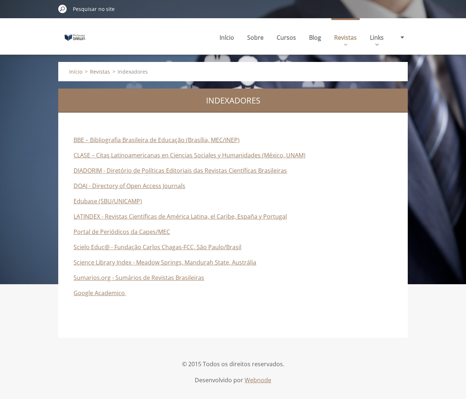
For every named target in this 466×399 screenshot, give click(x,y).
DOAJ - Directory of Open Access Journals (129, 186)
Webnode (258, 380)
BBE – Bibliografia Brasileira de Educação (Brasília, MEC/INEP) (157, 140)
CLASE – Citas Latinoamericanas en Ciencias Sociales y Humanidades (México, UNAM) (189, 155)
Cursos (286, 38)
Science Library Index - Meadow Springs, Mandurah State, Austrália (165, 262)
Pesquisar (62, 8)
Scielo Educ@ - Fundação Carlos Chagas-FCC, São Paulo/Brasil (157, 247)
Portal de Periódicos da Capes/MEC (122, 232)
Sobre (255, 38)
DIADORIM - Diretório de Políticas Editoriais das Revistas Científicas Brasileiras (180, 171)
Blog (315, 38)
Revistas (345, 38)
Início (227, 38)
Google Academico (100, 293)
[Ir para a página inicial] (74, 41)
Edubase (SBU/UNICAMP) (108, 201)
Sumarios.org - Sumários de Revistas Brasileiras (139, 278)
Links (377, 38)
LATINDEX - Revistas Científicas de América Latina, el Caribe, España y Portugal (180, 216)
